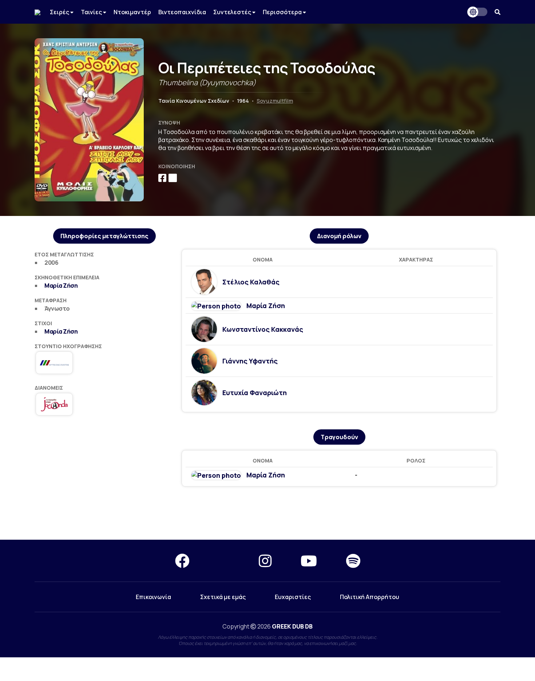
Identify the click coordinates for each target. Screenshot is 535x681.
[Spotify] (353, 561)
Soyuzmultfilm (275, 100)
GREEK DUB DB (292, 626)
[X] (224, 561)
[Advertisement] (267, 513)
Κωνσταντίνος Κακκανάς (262, 329)
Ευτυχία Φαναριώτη (254, 392)
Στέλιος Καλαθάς (251, 281)
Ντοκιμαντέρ (132, 12)
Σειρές (60, 12)
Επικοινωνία (153, 597)
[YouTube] (309, 561)
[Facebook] (182, 561)
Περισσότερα (283, 12)
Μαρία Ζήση (61, 286)
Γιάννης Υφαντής (250, 361)
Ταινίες (92, 12)
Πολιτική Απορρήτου (369, 597)
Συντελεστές (232, 12)
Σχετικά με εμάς (223, 597)
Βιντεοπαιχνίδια (182, 12)
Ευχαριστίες (293, 597)
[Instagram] (265, 561)
